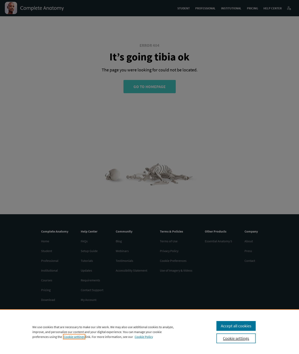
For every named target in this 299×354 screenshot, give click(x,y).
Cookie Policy (144, 337)
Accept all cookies (236, 325)
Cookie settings (74, 337)
